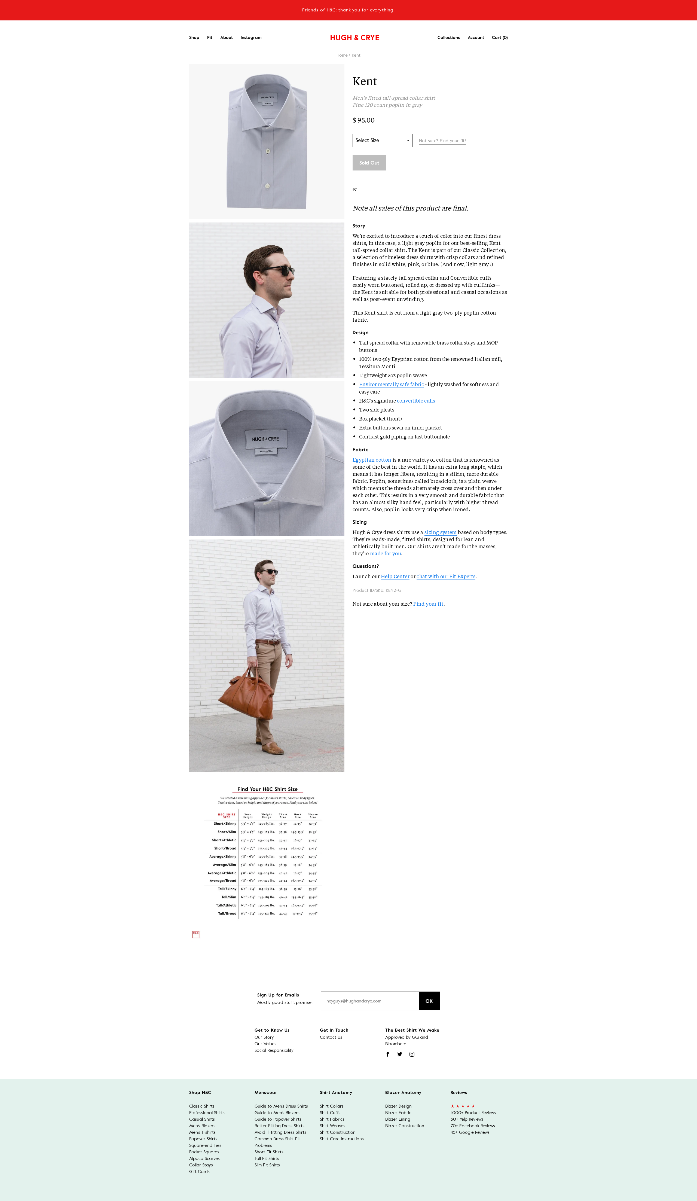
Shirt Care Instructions (342, 1138)
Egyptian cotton (372, 459)
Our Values (265, 1043)
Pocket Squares (204, 1151)
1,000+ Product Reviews (473, 1112)
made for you (385, 553)
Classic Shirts (202, 1106)
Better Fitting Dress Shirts (279, 1125)
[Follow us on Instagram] (411, 1054)
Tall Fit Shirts (267, 1158)
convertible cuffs (416, 400)
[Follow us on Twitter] (399, 1054)
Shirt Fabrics (332, 1119)
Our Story (264, 1037)
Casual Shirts (202, 1119)
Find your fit (428, 603)
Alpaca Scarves (204, 1158)
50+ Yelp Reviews (467, 1119)
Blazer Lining (397, 1119)
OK (429, 1001)
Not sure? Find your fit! (442, 140)
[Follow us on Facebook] (387, 1054)
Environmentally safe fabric (391, 384)
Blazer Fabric (398, 1112)
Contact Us (331, 1037)
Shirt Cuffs (330, 1112)
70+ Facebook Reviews (473, 1125)
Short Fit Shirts (269, 1151)
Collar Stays (201, 1165)
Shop (194, 37)
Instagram (251, 37)
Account (476, 37)
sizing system (440, 531)
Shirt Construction (338, 1132)
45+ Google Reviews (470, 1132)
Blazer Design (398, 1106)
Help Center (395, 576)
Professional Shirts (207, 1112)
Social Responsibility (274, 1050)
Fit (209, 37)
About (226, 37)
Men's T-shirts (202, 1132)
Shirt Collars (332, 1106)
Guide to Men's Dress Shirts (281, 1106)
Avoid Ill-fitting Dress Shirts (280, 1132)
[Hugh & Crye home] (348, 36)
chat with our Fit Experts (446, 576)
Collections (449, 37)
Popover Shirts (203, 1138)
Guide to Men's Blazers (277, 1112)
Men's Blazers (202, 1125)
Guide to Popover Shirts (278, 1119)
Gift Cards (199, 1171)
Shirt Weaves (332, 1125)
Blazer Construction (404, 1125)
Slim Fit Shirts (267, 1165)
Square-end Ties (205, 1145)
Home (342, 55)
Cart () (500, 37)
